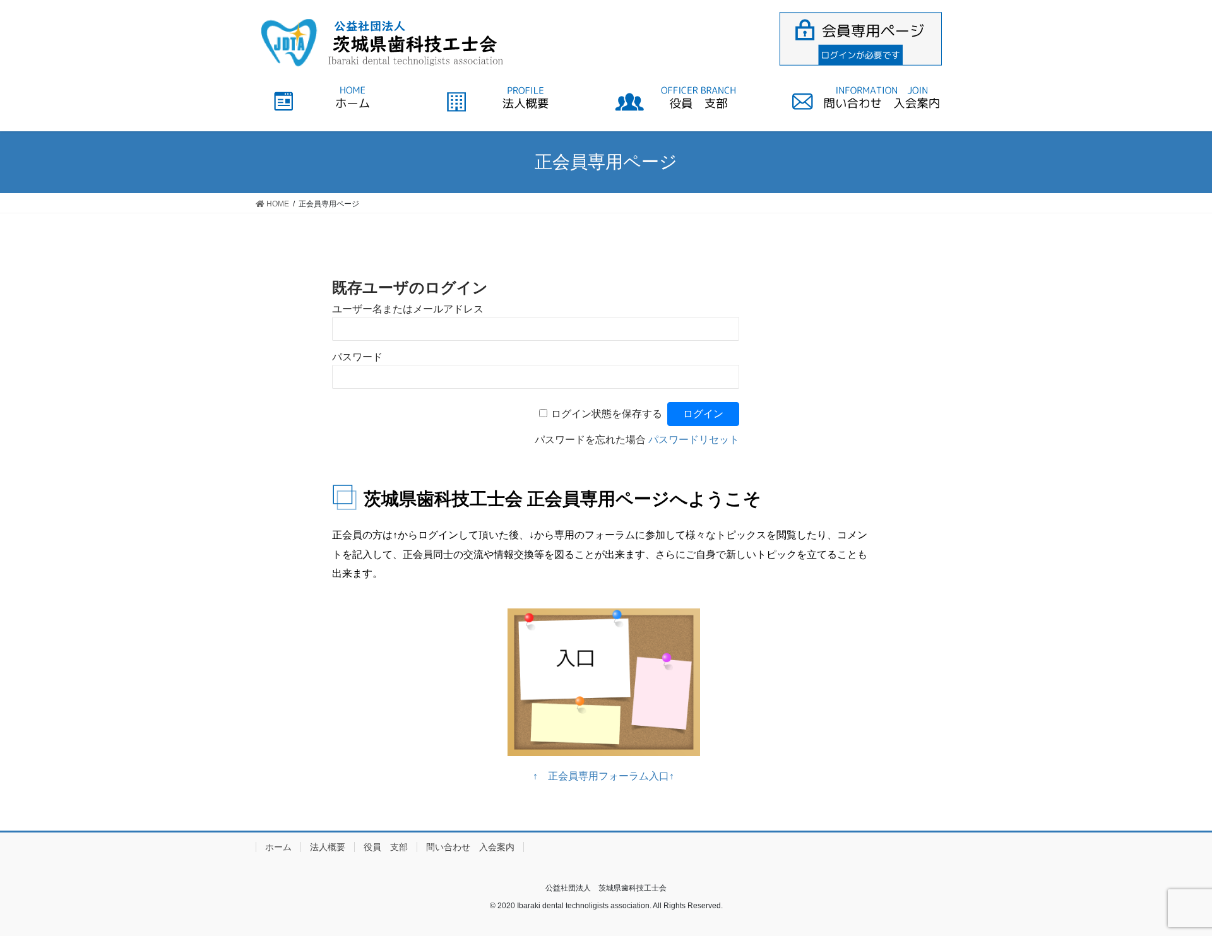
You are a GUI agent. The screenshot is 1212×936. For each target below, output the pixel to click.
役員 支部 (386, 847)
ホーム (278, 847)
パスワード (357, 357)
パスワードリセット (693, 439)
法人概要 (327, 847)
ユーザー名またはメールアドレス (408, 309)
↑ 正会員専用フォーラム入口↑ (603, 776)
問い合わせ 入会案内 (470, 847)
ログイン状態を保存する (606, 413)
